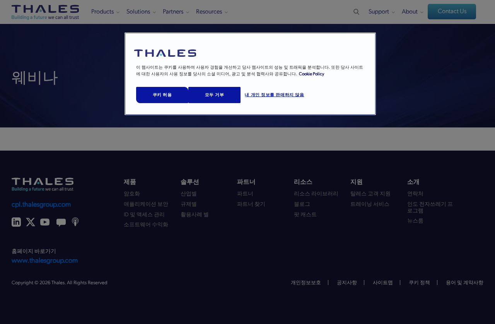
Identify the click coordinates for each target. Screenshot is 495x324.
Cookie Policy (311, 73)
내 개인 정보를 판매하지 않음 (274, 94)
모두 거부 (214, 94)
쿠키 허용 (162, 94)
